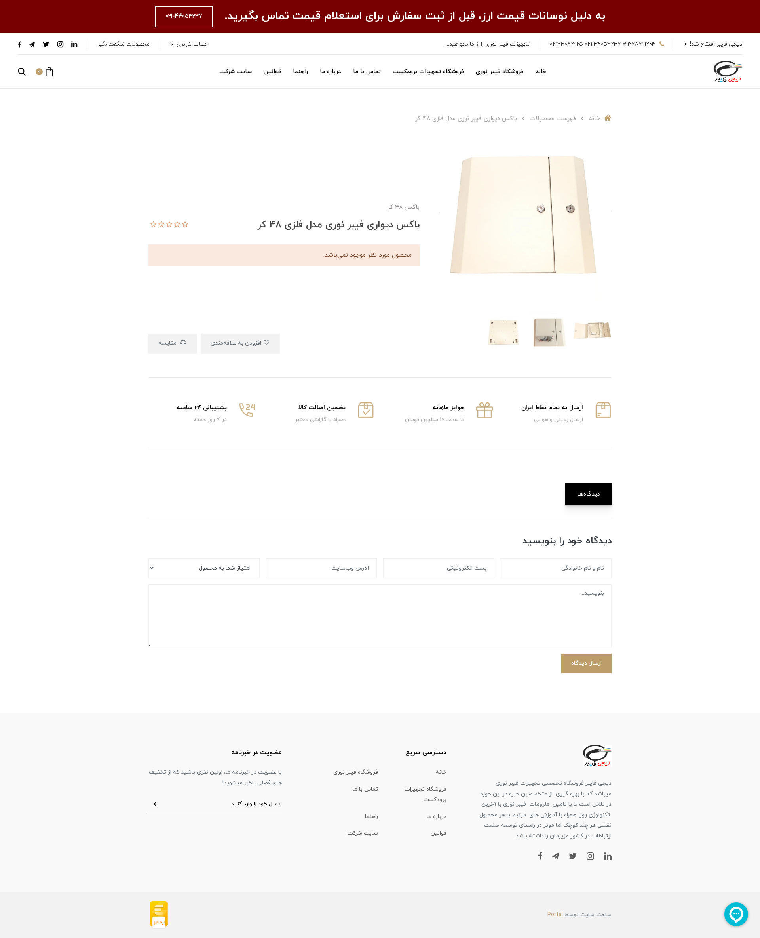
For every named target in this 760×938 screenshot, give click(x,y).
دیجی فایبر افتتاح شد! (716, 44)
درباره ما (330, 72)
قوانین (272, 72)
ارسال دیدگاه (586, 663)
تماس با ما (367, 72)
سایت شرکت (235, 72)
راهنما (300, 72)
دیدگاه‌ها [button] (588, 494)
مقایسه (168, 343)
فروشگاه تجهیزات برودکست (428, 72)
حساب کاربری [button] (191, 44)
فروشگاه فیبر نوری (499, 72)
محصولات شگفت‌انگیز (123, 44)
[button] (44, 71)
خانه (541, 72)
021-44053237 (183, 16)
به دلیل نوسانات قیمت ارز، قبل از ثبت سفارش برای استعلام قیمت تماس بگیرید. (413, 16)
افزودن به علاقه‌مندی (237, 343)
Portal (555, 915)
